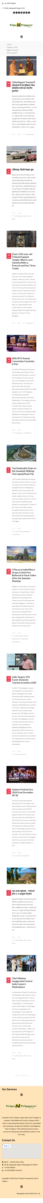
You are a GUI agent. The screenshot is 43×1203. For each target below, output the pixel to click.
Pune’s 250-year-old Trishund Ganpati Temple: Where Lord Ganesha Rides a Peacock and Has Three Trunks (24, 261)
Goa (15, 856)
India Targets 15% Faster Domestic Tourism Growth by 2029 (24, 680)
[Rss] (29, 13)
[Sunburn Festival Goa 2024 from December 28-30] (21, 774)
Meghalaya (26, 531)
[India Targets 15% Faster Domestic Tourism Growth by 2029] (21, 661)
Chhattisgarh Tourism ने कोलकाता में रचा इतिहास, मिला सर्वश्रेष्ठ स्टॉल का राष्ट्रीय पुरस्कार (23, 86)
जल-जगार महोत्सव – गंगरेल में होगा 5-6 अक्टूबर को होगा (23, 892)
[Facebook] (14, 13)
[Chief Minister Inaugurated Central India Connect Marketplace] (21, 963)
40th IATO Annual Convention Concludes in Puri (23, 361)
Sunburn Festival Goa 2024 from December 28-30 (22, 792)
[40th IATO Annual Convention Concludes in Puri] (21, 343)
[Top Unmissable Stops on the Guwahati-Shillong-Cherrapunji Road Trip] (21, 453)
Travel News (29, 323)
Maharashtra (16, 639)
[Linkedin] (24, 13)
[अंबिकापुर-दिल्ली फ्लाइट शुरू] (21, 154)
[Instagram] (17, 13)
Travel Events (18, 433)
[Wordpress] (27, 13)
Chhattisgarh (30, 134)
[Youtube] (21, 13)
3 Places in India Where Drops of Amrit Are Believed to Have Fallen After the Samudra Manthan (24, 575)
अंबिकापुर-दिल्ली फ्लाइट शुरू (23, 169)
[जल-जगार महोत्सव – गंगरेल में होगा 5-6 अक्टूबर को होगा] (21, 875)
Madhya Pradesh (23, 636)
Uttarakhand (16, 642)
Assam (16, 531)
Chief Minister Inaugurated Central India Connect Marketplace (22, 982)
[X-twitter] (19, 13)
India (24, 216)
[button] (22, 37)
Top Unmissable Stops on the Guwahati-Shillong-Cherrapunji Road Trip (24, 471)
